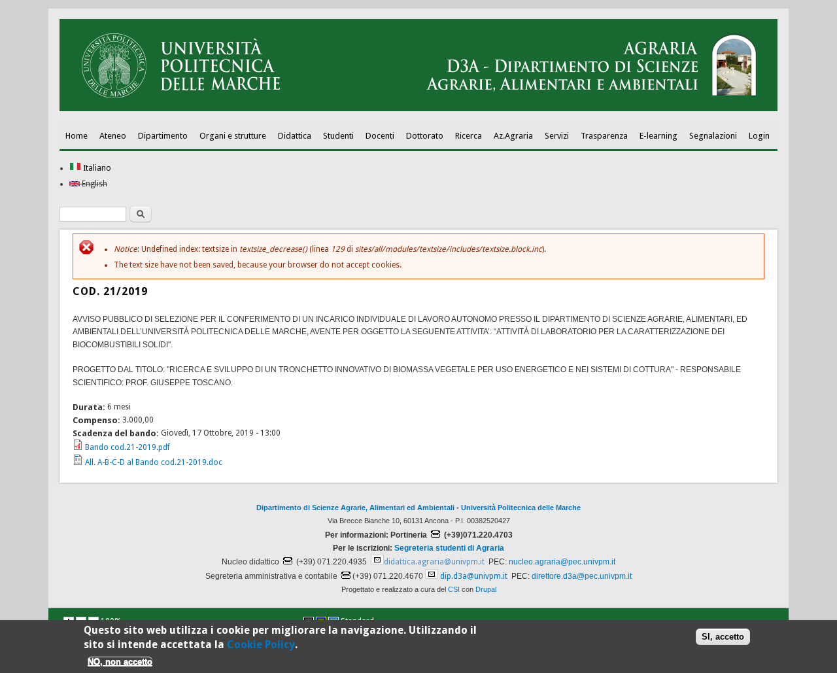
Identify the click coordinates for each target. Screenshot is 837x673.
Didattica (294, 136)
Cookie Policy (261, 644)
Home (76, 136)
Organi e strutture (232, 136)
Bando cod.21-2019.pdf (127, 447)
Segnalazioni (713, 136)
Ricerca (468, 136)
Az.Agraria (513, 136)
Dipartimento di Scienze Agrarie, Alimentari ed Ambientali (355, 507)
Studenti (338, 136)
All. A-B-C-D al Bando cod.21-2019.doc (153, 462)
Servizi (557, 136)
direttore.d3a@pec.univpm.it (582, 576)
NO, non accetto (120, 661)
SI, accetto (723, 637)
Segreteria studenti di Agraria (449, 548)
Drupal (485, 589)
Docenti (380, 136)
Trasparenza (604, 136)
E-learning (658, 136)
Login (759, 136)
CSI (454, 589)
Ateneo (112, 136)
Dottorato (424, 136)
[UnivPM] (418, 108)
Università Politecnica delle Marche (521, 507)
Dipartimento (163, 136)
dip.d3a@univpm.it (473, 576)
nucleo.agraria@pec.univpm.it (562, 561)
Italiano (96, 168)
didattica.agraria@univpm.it (434, 561)
